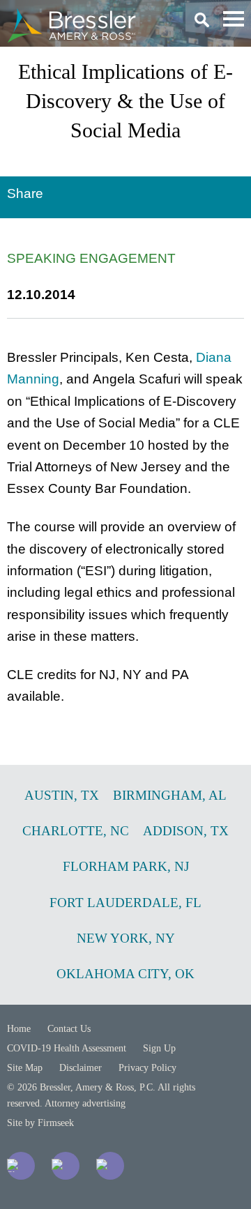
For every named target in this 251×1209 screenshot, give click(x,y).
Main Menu (233, 18)
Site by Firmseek (40, 1123)
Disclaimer (80, 1068)
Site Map (25, 1068)
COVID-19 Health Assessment (66, 1048)
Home (19, 1029)
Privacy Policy (147, 1068)
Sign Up (159, 1048)
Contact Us (69, 1029)
